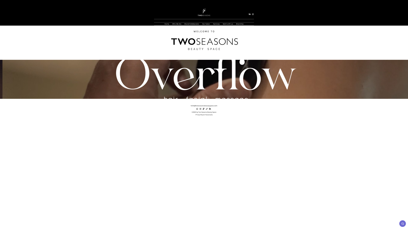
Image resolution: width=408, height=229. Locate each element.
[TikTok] (204, 109)
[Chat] (402, 223)
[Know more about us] (207, 109)
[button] (204, 79)
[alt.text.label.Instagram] (253, 14)
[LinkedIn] (250, 14)
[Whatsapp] (197, 109)
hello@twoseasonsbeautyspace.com (204, 106)
